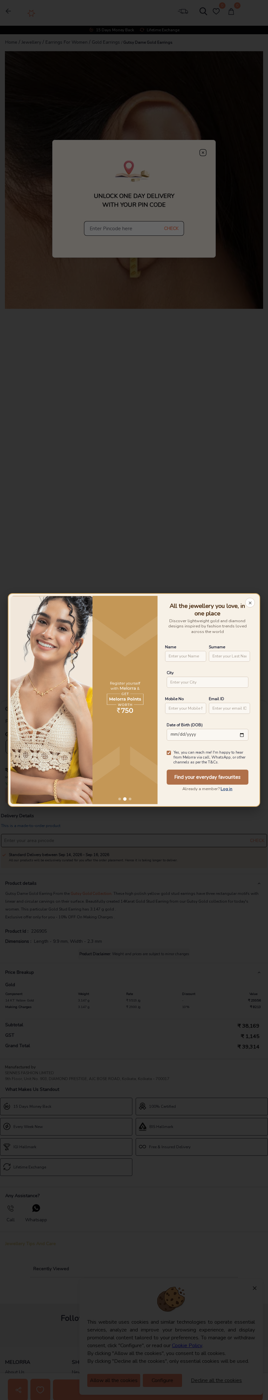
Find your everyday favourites (207, 777)
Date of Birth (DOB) (185, 725)
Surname (217, 647)
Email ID (216, 698)
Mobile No (174, 698)
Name (170, 647)
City (170, 672)
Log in (226, 789)
